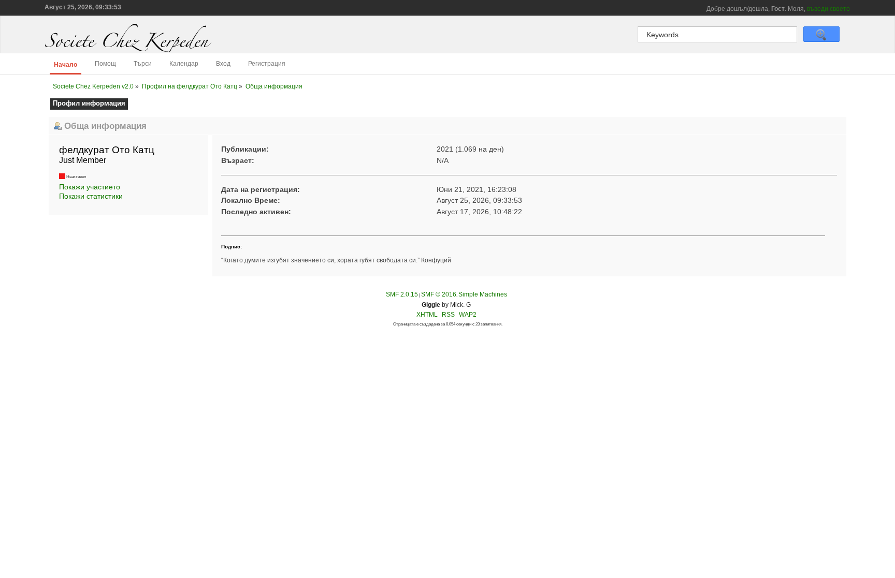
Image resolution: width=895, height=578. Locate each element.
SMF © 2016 (438, 294)
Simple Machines (482, 294)
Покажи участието (89, 187)
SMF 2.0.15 (402, 294)
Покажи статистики (91, 196)
